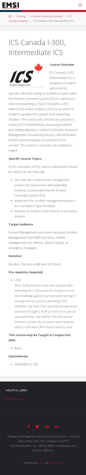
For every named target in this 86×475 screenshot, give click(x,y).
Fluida (41, 463)
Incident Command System (46, 16)
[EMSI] (10, 5)
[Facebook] (28, 426)
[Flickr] (56, 426)
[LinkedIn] (47, 426)
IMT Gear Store (16, 399)
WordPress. (55, 463)
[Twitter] (37, 426)
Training (20, 16)
